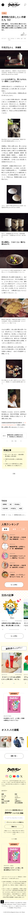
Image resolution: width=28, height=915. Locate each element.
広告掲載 (11, 907)
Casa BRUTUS (18, 902)
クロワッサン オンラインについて (9, 876)
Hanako (4, 904)
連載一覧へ (14, 756)
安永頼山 (17, 504)
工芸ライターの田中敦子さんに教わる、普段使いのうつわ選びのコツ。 (14, 464)
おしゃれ (4, 796)
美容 (16, 794)
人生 (16, 799)
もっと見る (14, 584)
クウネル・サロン (8, 906)
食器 (20, 508)
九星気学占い (18, 801)
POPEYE (12, 902)
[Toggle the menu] (3, 4)
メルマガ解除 (14, 838)
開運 (3, 799)
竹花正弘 (13, 508)
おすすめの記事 (5, 801)
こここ (13, 906)
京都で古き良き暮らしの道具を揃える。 (14, 460)
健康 (3, 794)
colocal (19, 904)
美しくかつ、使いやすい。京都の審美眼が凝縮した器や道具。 (14, 455)
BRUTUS (7, 902)
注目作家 (5, 508)
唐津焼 (4, 504)
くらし (4, 13)
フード (3, 797)
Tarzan (14, 904)
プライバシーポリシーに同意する (15, 822)
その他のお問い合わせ (14, 878)
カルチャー (17, 797)
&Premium (9, 904)
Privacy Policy (17, 907)
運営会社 (20, 876)
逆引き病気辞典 (19, 802)
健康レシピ (4, 802)
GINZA (24, 902)
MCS (17, 906)
